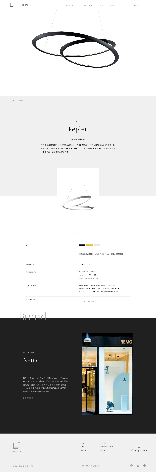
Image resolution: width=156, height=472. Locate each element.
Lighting (70, 5)
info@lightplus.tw (139, 450)
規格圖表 (28, 279)
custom (125, 5)
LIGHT (12, 101)
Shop (101, 5)
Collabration (106, 447)
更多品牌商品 (28, 398)
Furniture (88, 5)
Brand (112, 5)
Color (26, 245)
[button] (82, 245)
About (137, 5)
